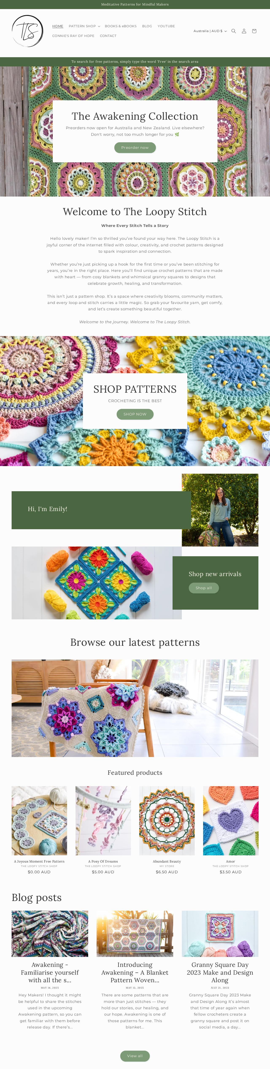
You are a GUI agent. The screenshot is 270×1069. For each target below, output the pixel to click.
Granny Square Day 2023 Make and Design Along (220, 972)
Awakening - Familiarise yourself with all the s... (50, 972)
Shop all (204, 588)
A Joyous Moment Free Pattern (39, 861)
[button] (84, 26)
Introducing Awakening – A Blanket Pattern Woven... (135, 972)
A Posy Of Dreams (103, 861)
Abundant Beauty (167, 861)
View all (135, 1056)
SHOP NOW (135, 414)
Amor (230, 861)
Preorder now (135, 147)
